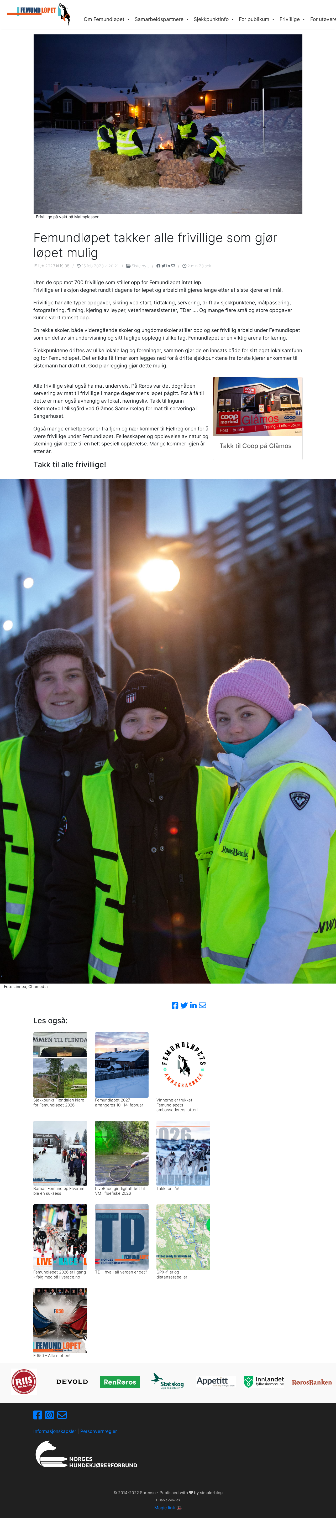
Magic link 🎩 (168, 1507)
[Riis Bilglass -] (24, 1382)
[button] (106, 19)
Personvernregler (98, 1431)
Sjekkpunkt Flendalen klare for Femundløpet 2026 (58, 1102)
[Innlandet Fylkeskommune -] (264, 1381)
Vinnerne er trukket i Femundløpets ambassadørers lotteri (177, 1105)
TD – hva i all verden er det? (121, 1272)
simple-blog (211, 1492)
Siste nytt (140, 265)
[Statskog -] (168, 1382)
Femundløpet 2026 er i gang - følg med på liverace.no (59, 1274)
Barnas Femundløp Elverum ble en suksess (58, 1191)
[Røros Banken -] (312, 1382)
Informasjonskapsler (54, 1431)
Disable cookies (168, 1500)
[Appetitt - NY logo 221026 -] (216, 1381)
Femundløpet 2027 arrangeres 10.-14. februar (119, 1102)
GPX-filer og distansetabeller (171, 1274)
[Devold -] (72, 1381)
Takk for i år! (167, 1188)
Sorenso (148, 1492)
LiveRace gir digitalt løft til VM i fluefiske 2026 (120, 1191)
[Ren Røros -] (120, 1382)
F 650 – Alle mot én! (51, 1355)
